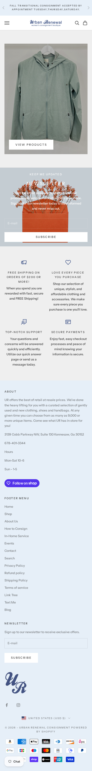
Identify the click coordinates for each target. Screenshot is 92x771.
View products (31, 144)
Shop (8, 514)
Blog (7, 610)
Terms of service (16, 588)
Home (8, 507)
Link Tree (11, 595)
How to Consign (15, 529)
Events (9, 543)
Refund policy (14, 573)
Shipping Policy (15, 580)
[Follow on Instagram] (18, 705)
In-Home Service (16, 536)
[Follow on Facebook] (6, 705)
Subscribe (46, 237)
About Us (11, 521)
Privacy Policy (14, 566)
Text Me (10, 602)
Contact (10, 551)
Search (9, 558)
